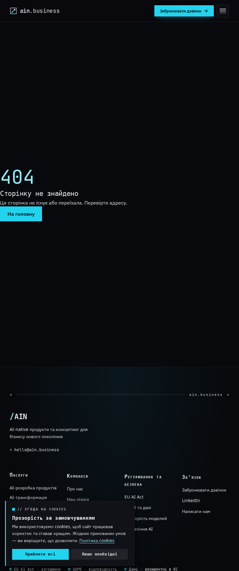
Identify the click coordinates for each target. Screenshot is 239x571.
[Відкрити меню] (222, 10)
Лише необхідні (99, 554)
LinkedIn (191, 500)
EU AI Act (133, 497)
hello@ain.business (34, 449)
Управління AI (138, 529)
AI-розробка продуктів (33, 487)
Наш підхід (78, 499)
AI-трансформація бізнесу (28, 500)
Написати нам (196, 511)
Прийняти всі (40, 554)
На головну (21, 213)
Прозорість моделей (145, 518)
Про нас (75, 488)
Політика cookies (97, 540)
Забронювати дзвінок (204, 490)
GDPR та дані (137, 507)
